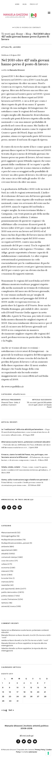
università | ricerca (8, 606)
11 (24, 687)
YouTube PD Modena (20, 509)
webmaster (33, 752)
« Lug (4, 710)
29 (3, 701)
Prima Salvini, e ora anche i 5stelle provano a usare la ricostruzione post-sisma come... (24, 482)
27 (38, 696)
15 (3, 692)
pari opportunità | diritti (10, 589)
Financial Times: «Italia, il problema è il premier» (11, 402)
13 (38, 687)
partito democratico (9, 592)
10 (17, 687)
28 (45, 696)
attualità (6, 47)
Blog (25, 4)
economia (5, 568)
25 (25, 696)
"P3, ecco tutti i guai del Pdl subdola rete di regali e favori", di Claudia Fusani (39, 403)
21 (45, 692)
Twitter (9, 509)
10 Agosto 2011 (15, 55)
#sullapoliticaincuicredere (11, 540)
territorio (4, 603)
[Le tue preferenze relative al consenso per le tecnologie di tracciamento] (48, 753)
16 (10, 692)
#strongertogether (8, 536)
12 (31, 687)
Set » (11, 710)
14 (45, 687)
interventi (5, 571)
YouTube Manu (14, 509)
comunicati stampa (9, 557)
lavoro (17, 47)
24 (18, 696)
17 (17, 692)
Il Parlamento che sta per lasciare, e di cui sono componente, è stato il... (25, 457)
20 (38, 692)
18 (24, 692)
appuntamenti (7, 550)
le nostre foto (6, 578)
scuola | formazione (9, 599)
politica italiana (7, 596)
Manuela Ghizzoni (17, 70)
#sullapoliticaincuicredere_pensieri (15, 543)
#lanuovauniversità (8, 533)
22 (3, 696)
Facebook (4, 509)
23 (10, 696)
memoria (5, 582)
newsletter (5, 585)
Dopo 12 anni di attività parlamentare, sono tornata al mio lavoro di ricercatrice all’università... (25, 432)
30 (10, 701)
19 (31, 692)
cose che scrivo (7, 561)
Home (17, 4)
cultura (4, 564)
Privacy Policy (40, 750)
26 (31, 696)
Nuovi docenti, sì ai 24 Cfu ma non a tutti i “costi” (29, 640)
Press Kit (34, 4)
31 (17, 701)
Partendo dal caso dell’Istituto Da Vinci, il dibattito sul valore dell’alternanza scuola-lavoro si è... (26, 444)
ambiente (5, 547)
